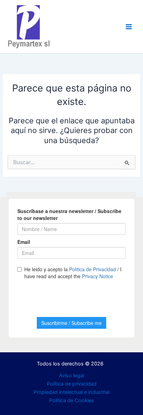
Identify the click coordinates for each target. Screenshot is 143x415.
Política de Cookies (71, 400)
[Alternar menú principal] (128, 26)
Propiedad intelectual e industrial (71, 392)
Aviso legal (71, 375)
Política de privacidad (71, 384)
